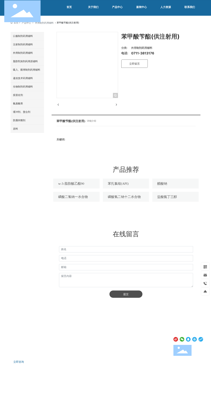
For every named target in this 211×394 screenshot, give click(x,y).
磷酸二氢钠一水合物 (73, 197)
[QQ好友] (188, 339)
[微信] (182, 339)
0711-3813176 (142, 53)
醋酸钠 (162, 183)
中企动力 (187, 386)
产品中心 (26, 22)
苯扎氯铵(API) (118, 183)
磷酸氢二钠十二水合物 (124, 197)
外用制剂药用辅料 (44, 22)
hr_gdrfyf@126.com (25, 348)
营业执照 (41, 386)
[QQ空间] (194, 339)
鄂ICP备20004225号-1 (20, 386)
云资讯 (171, 382)
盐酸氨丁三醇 (167, 197)
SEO (50, 386)
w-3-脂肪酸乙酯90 (71, 183)
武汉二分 (199, 386)
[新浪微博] (175, 339)
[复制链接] (200, 339)
